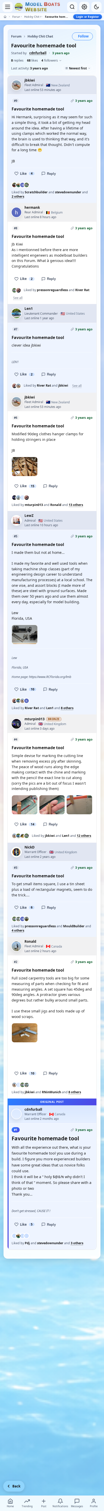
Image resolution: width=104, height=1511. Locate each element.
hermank (32, 207)
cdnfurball (37, 53)
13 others (76, 505)
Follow (83, 36)
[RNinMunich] (18, 1085)
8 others (67, 708)
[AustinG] (26, 1236)
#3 (15, 868)
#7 (15, 329)
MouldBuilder (74, 926)
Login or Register (87, 16)
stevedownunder (68, 192)
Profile (94, 1506)
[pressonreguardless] (26, 185)
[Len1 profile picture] (16, 313)
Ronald (55, 505)
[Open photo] (25, 466)
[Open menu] (8, 7)
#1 (15, 1130)
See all (17, 298)
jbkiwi (29, 80)
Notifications (60, 1506)
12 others (84, 836)
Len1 (28, 308)
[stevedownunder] (18, 185)
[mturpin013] (14, 497)
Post (43, 1506)
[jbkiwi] (18, 386)
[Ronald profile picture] (16, 946)
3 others (77, 1243)
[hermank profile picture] (16, 212)
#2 (15, 962)
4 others (18, 931)
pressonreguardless (52, 290)
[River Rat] (18, 290)
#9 (15, 101)
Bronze (54, 719)
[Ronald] (18, 497)
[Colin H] (22, 1236)
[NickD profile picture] (16, 852)
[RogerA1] (22, 497)
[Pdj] (14, 1236)
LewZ (29, 515)
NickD (29, 847)
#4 (15, 739)
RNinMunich (51, 1092)
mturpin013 (34, 505)
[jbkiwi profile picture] (16, 85)
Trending (27, 1506)
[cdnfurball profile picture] (16, 1114)
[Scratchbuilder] (14, 185)
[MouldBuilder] (18, 919)
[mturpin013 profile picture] (16, 724)
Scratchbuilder (36, 192)
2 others (18, 197)
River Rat (82, 290)
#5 (15, 536)
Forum (16, 16)
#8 (15, 228)
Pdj (27, 1243)
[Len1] (18, 701)
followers (49, 60)
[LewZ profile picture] (16, 520)
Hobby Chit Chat (32, 16)
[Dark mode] (96, 7)
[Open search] (72, 7)
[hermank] (22, 185)
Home (10, 1506)
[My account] (84, 7)
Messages (77, 1506)
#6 (15, 418)
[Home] (5, 16)
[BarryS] (26, 919)
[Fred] (22, 836)
